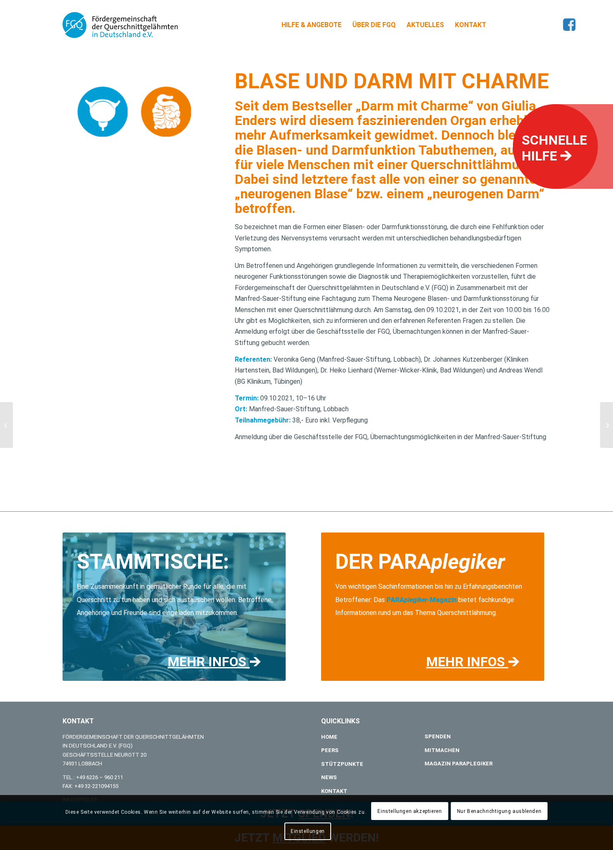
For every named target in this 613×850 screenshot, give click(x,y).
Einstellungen (308, 831)
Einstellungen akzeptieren (409, 811)
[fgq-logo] (120, 25)
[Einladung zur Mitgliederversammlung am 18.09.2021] (6, 425)
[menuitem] (311, 25)
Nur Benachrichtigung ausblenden (499, 811)
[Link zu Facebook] (569, 24)
